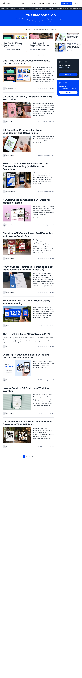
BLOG (16, 3)
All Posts (28, 29)
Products (24, 3)
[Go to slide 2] (41, 55)
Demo (54, 3)
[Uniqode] (8, 3)
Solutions (33, 3)
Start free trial (66, 3)
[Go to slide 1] (38, 55)
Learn (41, 3)
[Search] (59, 3)
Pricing (48, 3)
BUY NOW (68, 92)
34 (32, 456)
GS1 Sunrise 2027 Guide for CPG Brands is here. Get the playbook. (33, 8)
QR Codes (53, 29)
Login (76, 3)
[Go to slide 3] (44, 55)
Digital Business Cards (41, 29)
